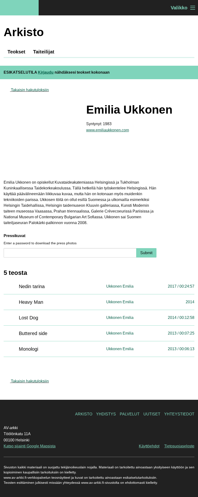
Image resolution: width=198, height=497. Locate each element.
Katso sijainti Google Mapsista (30, 446)
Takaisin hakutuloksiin (30, 90)
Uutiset (151, 414)
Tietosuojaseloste (179, 446)
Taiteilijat (43, 51)
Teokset (16, 51)
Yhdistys (106, 414)
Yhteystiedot (179, 414)
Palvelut (130, 414)
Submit (146, 253)
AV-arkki (19, 7)
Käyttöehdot (149, 446)
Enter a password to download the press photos (40, 243)
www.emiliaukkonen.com (107, 130)
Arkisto (83, 414)
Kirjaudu (46, 72)
